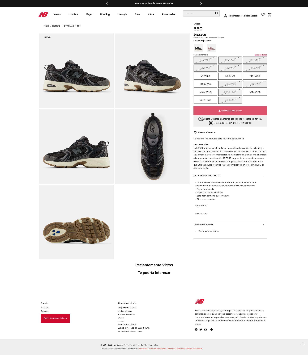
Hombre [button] (73, 14)
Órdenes (44, 311)
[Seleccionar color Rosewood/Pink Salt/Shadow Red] (212, 47)
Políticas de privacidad (194, 349)
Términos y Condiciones (176, 349)
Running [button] (105, 14)
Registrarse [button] (234, 15)
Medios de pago (125, 311)
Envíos (121, 318)
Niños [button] (151, 14)
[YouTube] (205, 329)
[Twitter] (200, 329)
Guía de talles (261, 55)
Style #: (199, 205)
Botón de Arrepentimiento (55, 318)
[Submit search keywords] (216, 13)
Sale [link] (137, 14)
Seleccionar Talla (230, 55)
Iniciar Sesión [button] (250, 15)
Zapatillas (69, 26)
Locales (121, 321)
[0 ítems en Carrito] (269, 15)
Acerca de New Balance (157, 349)
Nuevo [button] (57, 14)
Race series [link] (168, 14)
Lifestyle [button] (122, 14)
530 (79, 26)
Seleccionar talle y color (231, 111)
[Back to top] (212, 330)
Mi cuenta (45, 308)
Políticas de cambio (126, 314)
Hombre (56, 26)
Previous (107, 3)
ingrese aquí (142, 349)
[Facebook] (196, 329)
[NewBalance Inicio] (43, 14)
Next (201, 3)
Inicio (46, 26)
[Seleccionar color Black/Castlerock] (199, 47)
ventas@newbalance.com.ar (130, 331)
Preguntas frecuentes (127, 308)
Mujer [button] (89, 14)
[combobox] (198, 13)
